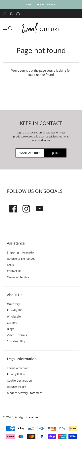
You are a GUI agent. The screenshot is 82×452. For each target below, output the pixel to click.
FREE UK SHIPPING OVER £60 (41, 4)
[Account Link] (12, 13)
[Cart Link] (18, 13)
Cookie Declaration (19, 380)
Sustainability (16, 341)
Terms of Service (18, 277)
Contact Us (14, 271)
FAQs (10, 265)
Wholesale (14, 316)
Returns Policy (16, 387)
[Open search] (10, 28)
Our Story (13, 304)
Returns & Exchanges (21, 259)
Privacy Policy (16, 374)
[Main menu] (5, 28)
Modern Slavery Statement (24, 393)
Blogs (10, 329)
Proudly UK (14, 310)
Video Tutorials (17, 335)
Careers (12, 323)
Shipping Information (21, 252)
